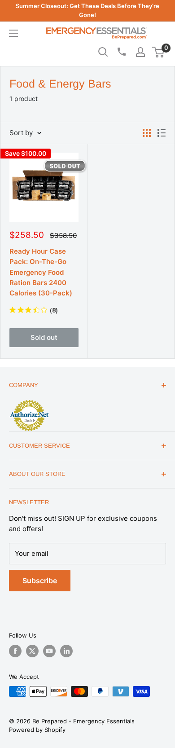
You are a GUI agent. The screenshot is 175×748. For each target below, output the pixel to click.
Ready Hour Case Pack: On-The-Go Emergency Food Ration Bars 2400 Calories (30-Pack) (40, 272)
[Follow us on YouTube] (49, 651)
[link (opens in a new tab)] (29, 401)
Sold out (44, 337)
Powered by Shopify (37, 729)
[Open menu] (13, 33)
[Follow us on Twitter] (32, 651)
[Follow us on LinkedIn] (66, 651)
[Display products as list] (162, 133)
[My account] (140, 52)
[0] (158, 52)
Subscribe (39, 580)
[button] (158, 52)
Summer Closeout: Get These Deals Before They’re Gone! (87, 10)
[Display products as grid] (147, 133)
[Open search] (103, 52)
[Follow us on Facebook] (15, 651)
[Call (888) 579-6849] (121, 51)
